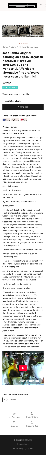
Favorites (14, 426)
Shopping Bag (32, 426)
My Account (14, 417)
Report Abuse (23, 444)
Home (5, 47)
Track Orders (32, 417)
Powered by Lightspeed (23, 448)
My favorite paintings (28, 47)
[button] (23, 5)
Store (13, 47)
